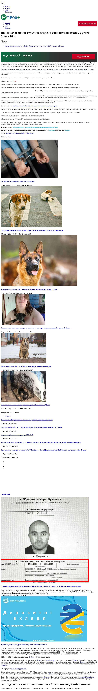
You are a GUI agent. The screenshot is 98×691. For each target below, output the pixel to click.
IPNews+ (32, 657)
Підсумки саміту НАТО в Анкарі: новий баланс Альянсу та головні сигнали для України (31, 427)
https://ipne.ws (50, 660)
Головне (7, 8)
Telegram (67, 130)
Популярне (8, 12)
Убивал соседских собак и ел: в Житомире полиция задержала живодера (26, 366)
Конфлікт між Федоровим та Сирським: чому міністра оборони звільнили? (27, 420)
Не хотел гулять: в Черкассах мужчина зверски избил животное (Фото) (25, 405)
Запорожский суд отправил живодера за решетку (18, 181)
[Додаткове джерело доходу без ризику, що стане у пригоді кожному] (44, 641)
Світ (6, 26)
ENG (2, 1)
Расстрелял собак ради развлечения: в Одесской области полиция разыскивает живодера (32, 230)
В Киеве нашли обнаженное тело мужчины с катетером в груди (35, 106)
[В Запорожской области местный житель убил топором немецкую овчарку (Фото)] (39, 286)
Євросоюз (8, 28)
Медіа (6, 10)
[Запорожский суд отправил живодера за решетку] (29, 177)
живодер (9, 133)
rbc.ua (14, 81)
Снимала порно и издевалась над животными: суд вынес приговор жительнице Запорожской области (36, 328)
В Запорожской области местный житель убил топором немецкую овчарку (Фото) (29, 289)
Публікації (5, 494)
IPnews (38, 660)
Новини (7, 6)
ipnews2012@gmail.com (19, 669)
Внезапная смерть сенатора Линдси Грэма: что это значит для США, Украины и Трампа (34, 46)
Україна (7, 24)
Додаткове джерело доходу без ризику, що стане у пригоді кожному (24, 645)
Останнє (7, 416)
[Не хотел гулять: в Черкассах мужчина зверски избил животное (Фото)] (23, 401)
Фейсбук (52, 130)
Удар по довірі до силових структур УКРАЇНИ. (17, 435)
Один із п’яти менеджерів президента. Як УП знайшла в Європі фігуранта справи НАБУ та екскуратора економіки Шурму (43, 450)
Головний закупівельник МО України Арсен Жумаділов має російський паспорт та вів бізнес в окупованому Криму (41, 586)
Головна (7, 23)
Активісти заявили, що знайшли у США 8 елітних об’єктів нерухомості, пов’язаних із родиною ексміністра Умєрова (41, 442)
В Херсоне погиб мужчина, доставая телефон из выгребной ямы (35, 127)
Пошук (3, 3)
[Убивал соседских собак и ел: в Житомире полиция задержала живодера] (23, 362)
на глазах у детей (18, 133)
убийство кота (29, 133)
